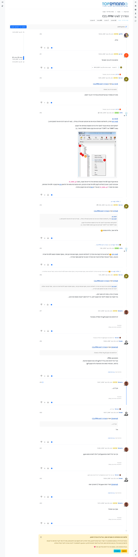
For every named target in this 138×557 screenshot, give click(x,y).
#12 (41, 78)
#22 (41, 478)
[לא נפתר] (135, 9)
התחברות (117, 551)
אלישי (121, 112)
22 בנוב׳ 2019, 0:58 (105, 112)
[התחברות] (2, 2)
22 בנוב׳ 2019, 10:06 (109, 341)
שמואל (121, 341)
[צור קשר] (135, 20)
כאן (60, 184)
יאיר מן (121, 54)
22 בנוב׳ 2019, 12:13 (103, 503)
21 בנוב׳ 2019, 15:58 (104, 34)
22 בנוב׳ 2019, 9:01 (103, 311)
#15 (41, 248)
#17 (41, 311)
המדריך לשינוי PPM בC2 (100, 84)
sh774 (121, 34)
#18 (41, 341)
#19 (41, 382)
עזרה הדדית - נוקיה (123, 20)
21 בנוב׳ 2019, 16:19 (103, 78)
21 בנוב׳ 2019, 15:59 (104, 54)
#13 (41, 112)
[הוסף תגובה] (51, 47)
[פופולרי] (135, 5)
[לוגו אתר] (115, 4)
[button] (135, 551)
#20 (41, 412)
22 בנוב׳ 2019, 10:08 (103, 448)
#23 (41, 503)
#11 (40, 54)
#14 (41, 205)
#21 (41, 448)
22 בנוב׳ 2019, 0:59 (103, 205)
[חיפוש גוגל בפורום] (135, 17)
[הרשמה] (2, 5)
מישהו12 (120, 311)
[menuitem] (2, 2)
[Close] (41, 537)
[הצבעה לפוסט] (48, 47)
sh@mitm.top (111, 372)
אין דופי (120, 78)
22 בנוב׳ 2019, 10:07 (103, 382)
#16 (41, 275)
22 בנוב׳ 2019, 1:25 (104, 275)
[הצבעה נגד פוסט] (41, 47)
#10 (41, 34)
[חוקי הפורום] (135, 2)
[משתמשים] (135, 13)
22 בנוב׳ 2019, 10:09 (109, 478)
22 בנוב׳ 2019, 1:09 (105, 248)
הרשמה (124, 551)
